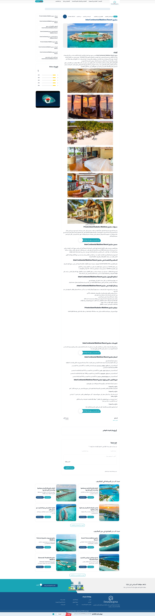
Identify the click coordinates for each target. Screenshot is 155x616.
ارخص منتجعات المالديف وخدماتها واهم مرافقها (88, 509)
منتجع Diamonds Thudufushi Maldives (46, 559)
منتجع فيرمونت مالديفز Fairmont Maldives (46, 539)
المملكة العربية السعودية (60, 602)
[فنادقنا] (115, 3)
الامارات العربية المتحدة (86, 604)
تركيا (77, 604)
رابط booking (83, 497)
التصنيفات (63, 604)
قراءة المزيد (90, 497)
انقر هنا (59, 614)
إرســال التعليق (69, 467)
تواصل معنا (62, 600)
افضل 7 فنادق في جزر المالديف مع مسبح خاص (45, 509)
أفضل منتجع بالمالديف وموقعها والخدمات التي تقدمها (46, 489)
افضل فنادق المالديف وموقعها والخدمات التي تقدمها (89, 489)
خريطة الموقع (75, 602)
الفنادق (89, 602)
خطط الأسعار (75, 600)
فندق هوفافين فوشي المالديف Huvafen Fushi (89, 559)
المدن (90, 600)
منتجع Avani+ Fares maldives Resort (89, 539)
